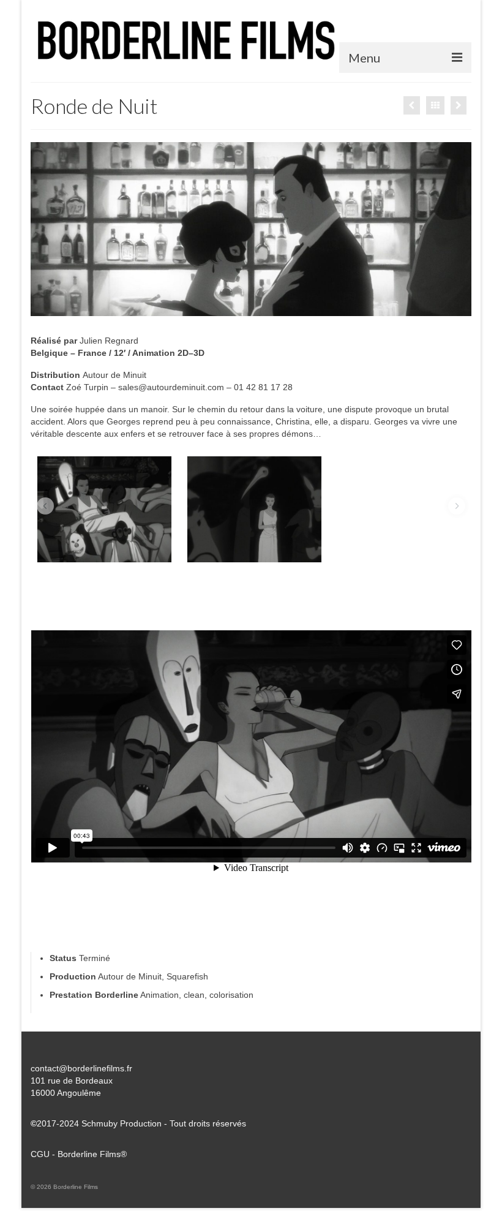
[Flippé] (411, 105)
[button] (45, 506)
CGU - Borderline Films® (79, 1154)
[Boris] (458, 105)
